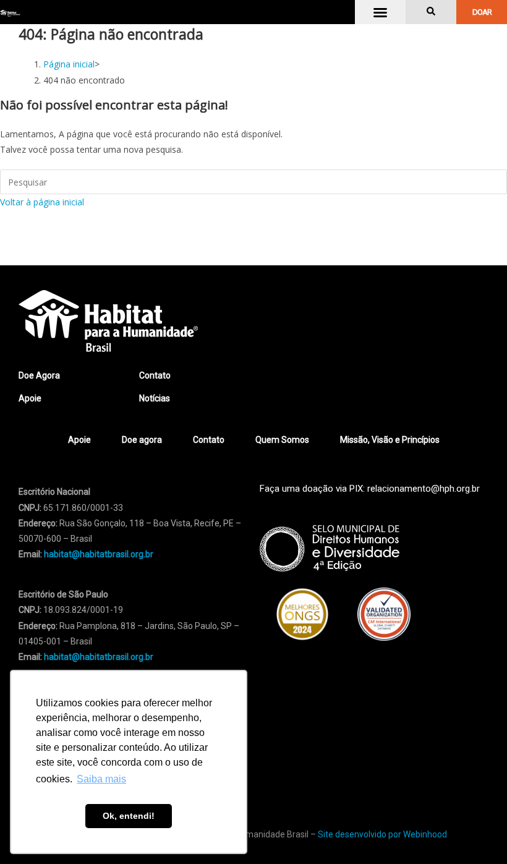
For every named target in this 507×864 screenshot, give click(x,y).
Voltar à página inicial (42, 202)
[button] (380, 12)
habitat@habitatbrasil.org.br (98, 657)
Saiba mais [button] (101, 779)
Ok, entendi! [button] (129, 816)
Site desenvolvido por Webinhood (382, 834)
